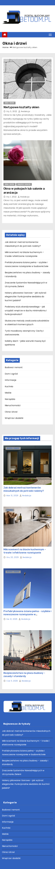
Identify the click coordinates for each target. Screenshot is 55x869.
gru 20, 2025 (12, 557)
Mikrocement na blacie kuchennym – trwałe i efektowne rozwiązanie (24, 551)
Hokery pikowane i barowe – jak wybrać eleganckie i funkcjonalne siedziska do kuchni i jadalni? (25, 296)
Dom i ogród (11, 373)
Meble (8, 392)
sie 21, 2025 (12, 619)
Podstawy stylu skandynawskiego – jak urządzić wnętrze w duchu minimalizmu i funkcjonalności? (26, 310)
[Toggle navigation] (50, 35)
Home (6, 47)
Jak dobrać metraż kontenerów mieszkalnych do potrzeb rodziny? (23, 489)
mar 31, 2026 (12, 495)
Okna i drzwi (9, 103)
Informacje (10, 380)
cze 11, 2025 (12, 681)
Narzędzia (10, 399)
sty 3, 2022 (12, 111)
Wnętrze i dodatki (23, 184)
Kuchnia (9, 386)
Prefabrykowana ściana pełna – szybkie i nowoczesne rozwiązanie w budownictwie (27, 614)
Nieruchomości (12, 405)
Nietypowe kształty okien (21, 107)
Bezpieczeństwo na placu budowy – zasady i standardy (24, 675)
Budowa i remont (14, 367)
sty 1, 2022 (11, 196)
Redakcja (25, 111)
